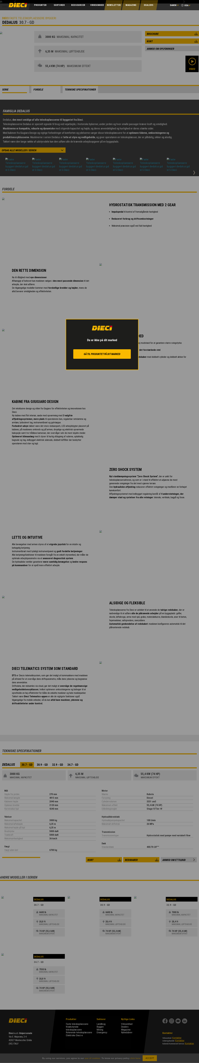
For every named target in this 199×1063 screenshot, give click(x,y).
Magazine (131, 5)
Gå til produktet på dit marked (102, 354)
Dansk (173, 5)
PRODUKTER (40, 5)
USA (186, 5)
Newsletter (114, 5)
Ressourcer (78, 5)
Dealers (148, 5)
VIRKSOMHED (97, 5)
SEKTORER (59, 5)
